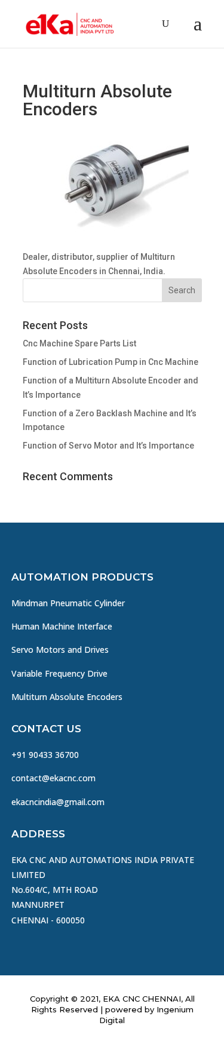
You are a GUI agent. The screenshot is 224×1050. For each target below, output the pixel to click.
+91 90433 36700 (45, 754)
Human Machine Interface (61, 626)
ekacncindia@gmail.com (58, 802)
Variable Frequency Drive (59, 673)
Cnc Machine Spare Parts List (79, 343)
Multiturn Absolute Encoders (66, 696)
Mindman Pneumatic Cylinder (68, 603)
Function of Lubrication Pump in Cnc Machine (110, 362)
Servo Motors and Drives (60, 649)
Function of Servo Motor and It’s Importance (108, 445)
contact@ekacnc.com (53, 778)
